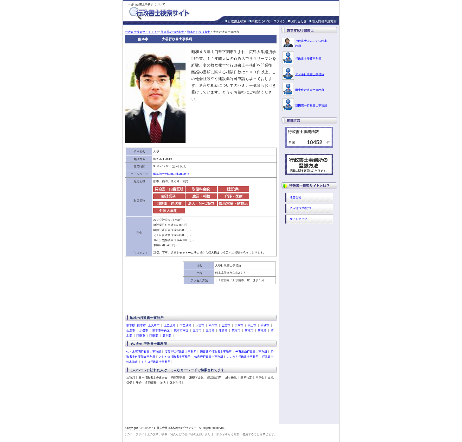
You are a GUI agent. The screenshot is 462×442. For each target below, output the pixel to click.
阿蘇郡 (154, 335)
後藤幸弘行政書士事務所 (180, 351)
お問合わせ (299, 21)
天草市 (239, 325)
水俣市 (144, 330)
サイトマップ (298, 219)
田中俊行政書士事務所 (309, 90)
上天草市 (154, 325)
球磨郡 (223, 330)
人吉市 (200, 325)
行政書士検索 (237, 21)
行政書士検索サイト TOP (141, 32)
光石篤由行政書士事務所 (251, 351)
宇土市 (252, 325)
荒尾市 (236, 330)
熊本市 (142, 325)
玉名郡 (210, 330)
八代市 (213, 325)
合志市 (226, 325)
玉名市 (197, 330)
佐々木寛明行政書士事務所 (143, 351)
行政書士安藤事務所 (308, 58)
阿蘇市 (141, 335)
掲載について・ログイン (268, 21)
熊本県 (131, 325)
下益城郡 (186, 325)
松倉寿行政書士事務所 (208, 356)
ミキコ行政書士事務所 (155, 361)
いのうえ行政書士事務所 (242, 356)
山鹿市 (131, 330)
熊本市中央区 (161, 330)
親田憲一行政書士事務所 (311, 105)
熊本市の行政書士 (199, 32)
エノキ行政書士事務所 (309, 74)
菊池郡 (262, 330)
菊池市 (249, 330)
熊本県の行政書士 (172, 32)
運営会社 (295, 197)
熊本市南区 (181, 330)
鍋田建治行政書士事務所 (216, 351)
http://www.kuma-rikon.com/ (171, 173)
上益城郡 (170, 325)
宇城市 (265, 325)
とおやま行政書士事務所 (175, 356)
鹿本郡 (167, 335)
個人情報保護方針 (324, 21)
